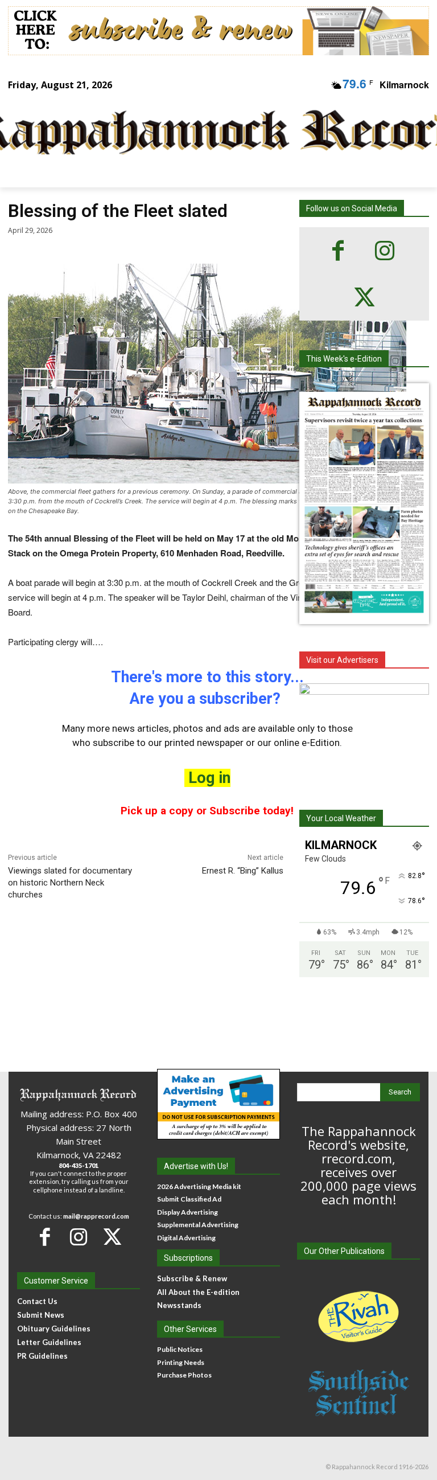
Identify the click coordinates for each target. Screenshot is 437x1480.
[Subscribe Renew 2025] (218, 30)
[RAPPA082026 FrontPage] (364, 615)
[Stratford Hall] (364, 737)
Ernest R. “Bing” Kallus (242, 871)
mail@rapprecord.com (96, 1216)
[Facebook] (338, 250)
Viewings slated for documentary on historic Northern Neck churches (70, 883)
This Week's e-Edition (344, 358)
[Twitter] (364, 297)
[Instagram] (384, 250)
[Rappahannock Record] (210, 133)
